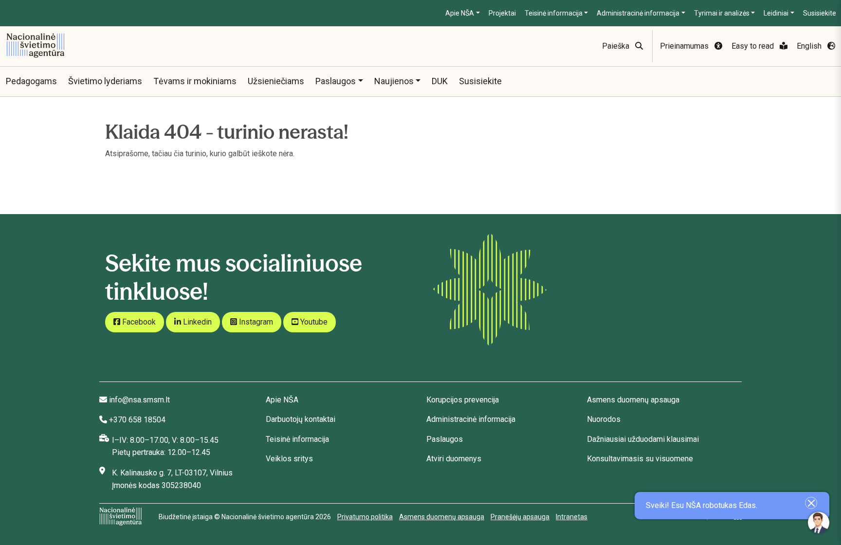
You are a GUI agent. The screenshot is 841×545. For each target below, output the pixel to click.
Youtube (313, 322)
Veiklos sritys (289, 458)
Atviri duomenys (453, 458)
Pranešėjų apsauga (520, 517)
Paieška (616, 46)
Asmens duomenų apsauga (633, 399)
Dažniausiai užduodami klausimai (643, 439)
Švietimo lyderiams (105, 81)
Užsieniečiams (276, 81)
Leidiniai (776, 13)
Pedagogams (31, 81)
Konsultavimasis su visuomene (640, 458)
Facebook (138, 322)
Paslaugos (335, 81)
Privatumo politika (365, 517)
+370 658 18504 (137, 419)
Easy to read (753, 46)
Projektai (502, 13)
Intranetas (571, 517)
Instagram (255, 322)
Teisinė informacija (554, 13)
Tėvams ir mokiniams (195, 81)
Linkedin (196, 322)
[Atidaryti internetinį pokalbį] (818, 522)
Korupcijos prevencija (462, 399)
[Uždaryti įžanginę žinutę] (811, 503)
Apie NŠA (459, 13)
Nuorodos (604, 419)
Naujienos (394, 81)
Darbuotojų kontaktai (300, 419)
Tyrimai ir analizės (722, 13)
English (810, 46)
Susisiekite (819, 13)
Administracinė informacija (638, 13)
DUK (440, 81)
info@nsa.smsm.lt (139, 399)
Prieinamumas (685, 46)
